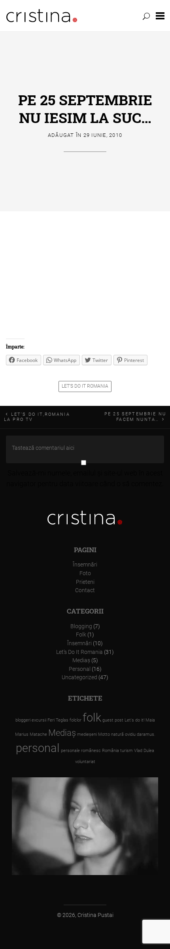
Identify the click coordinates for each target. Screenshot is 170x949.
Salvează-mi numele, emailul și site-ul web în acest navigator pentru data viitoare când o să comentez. (85, 478)
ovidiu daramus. (140, 734)
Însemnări (85, 564)
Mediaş (81, 660)
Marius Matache (31, 734)
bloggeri (22, 720)
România (110, 750)
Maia (150, 720)
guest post (112, 720)
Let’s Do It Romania (85, 386)
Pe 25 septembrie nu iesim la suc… (85, 108)
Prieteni (85, 582)
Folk (81, 634)
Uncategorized (79, 677)
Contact (85, 590)
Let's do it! (134, 720)
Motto (104, 734)
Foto (85, 573)
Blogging (81, 626)
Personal (80, 669)
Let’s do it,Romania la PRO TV (37, 417)
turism (126, 750)
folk (92, 717)
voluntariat (85, 761)
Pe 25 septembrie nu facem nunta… (135, 416)
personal (38, 748)
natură (117, 734)
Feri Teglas (57, 720)
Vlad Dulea (144, 750)
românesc (91, 750)
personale (70, 750)
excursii (39, 720)
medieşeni (87, 734)
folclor (75, 720)
